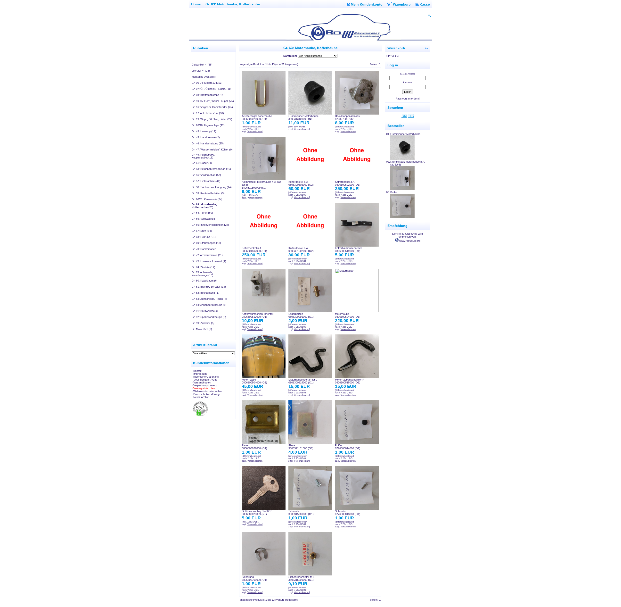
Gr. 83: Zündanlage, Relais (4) (209, 298)
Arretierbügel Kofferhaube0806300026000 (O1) (257, 117)
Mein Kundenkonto (366, 4)
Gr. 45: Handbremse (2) (206, 137)
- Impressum (199, 373)
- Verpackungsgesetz (204, 385)
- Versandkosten (201, 382)
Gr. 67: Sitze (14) (202, 230)
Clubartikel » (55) (202, 64)
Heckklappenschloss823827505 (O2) (347, 117)
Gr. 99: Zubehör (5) (203, 323)
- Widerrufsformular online (207, 391)
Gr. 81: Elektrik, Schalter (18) (209, 286)
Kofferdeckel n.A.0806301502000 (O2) (301, 249)
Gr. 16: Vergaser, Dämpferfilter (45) (212, 107)
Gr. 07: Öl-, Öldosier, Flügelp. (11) (211, 88)
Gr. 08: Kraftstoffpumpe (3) (207, 94)
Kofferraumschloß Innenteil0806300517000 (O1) (257, 315)
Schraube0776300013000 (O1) (347, 513)
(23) (204, 206)
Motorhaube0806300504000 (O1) (347, 315)
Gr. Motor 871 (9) (202, 329)
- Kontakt (197, 370)
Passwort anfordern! (408, 98)
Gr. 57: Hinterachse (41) (206, 181)
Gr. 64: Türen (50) (202, 212)
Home (196, 4)
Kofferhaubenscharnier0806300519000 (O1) (348, 249)
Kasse (424, 4)
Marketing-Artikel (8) (204, 76)
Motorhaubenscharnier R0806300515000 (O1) (349, 381)
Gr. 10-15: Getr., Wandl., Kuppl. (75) (213, 101)
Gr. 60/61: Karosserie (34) (207, 199)
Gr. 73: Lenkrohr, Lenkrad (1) (209, 261)
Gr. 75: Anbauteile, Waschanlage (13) (202, 274)
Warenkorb (401, 4)
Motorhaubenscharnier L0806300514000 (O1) (302, 381)
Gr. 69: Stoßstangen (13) (206, 242)
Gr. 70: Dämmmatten (204, 249)
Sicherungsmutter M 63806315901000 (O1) (301, 578)
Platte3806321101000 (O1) (300, 447)
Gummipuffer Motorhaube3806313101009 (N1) (303, 117)
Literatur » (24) (201, 70)
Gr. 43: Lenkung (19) (204, 131)
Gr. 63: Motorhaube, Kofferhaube (232, 4)
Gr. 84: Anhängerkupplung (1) (209, 304)
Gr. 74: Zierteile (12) (203, 267)
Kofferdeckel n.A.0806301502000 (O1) (254, 249)
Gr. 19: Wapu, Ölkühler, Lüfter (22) (212, 119)
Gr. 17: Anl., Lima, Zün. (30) (208, 113)
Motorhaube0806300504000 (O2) (254, 381)
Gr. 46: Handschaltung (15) (208, 143)
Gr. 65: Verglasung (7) (205, 218)
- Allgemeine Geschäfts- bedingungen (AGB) (206, 378)
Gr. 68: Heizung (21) (204, 236)
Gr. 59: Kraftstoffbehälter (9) (208, 193)
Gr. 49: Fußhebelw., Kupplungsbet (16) (203, 156)
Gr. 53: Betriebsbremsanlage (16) (211, 168)
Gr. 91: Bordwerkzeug (205, 310)
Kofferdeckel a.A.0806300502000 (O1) (347, 183)
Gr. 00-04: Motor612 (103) (207, 82)
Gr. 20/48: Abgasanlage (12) (208, 125)
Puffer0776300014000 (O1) (347, 447)
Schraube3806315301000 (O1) (301, 513)
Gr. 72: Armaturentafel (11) (207, 255)
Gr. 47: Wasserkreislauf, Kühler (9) (212, 149)
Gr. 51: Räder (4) (202, 162)
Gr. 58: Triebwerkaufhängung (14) (212, 187)
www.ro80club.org (409, 240)
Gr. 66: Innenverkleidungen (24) (210, 224)
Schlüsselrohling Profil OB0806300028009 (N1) (257, 513)
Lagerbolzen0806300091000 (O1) (301, 315)
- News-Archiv (200, 397)
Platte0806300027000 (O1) (254, 447)
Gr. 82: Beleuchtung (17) (206, 292)
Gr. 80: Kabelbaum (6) (205, 280)
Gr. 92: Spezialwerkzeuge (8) (209, 317)
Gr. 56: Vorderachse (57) (206, 175)
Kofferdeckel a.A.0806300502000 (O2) (301, 183)
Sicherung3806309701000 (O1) (254, 578)
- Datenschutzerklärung (206, 394)
